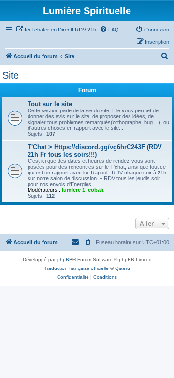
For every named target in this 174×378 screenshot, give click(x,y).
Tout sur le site (50, 104)
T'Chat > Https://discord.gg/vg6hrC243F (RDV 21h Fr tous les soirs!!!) (95, 150)
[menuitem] (56, 29)
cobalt (96, 190)
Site (10, 75)
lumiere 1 (73, 190)
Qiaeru (122, 268)
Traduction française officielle (76, 268)
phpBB (64, 259)
